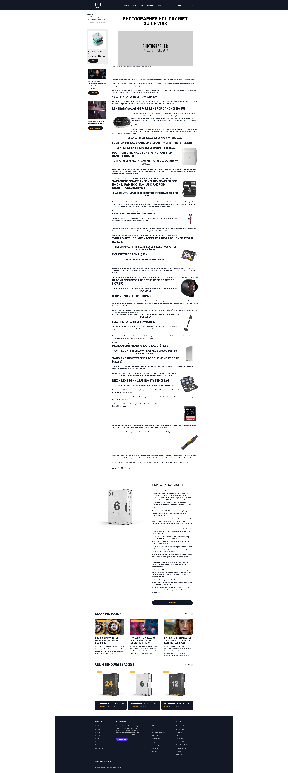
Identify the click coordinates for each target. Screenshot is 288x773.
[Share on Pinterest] (125, 468)
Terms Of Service (181, 748)
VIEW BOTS (93, 60)
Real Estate (155, 748)
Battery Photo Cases (185, 310)
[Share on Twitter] (122, 468)
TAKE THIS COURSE (95, 128)
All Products (155, 726)
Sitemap (178, 751)
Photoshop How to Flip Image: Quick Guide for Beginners (107, 640)
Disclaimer (179, 732)
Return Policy (180, 738)
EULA (177, 735)
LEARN (126, 5)
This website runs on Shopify (113, 767)
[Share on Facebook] (118, 468)
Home (113, 66)
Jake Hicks (178, 120)
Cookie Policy (180, 729)
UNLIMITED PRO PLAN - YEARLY (174, 704)
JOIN (142, 5)
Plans (97, 742)
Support (97, 732)
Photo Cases (168, 310)
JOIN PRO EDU (172, 603)
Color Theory (156, 738)
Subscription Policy (182, 745)
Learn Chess (99, 748)
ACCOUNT (150, 5)
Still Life (154, 751)
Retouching (155, 745)
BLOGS (160, 5)
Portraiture (155, 729)
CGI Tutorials (155, 735)
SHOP (135, 5)
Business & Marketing (158, 732)
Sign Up (97, 729)
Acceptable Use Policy (183, 726)
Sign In (97, 726)
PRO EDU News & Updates (124, 66)
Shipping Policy (180, 742)
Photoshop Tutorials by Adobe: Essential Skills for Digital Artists (142, 640)
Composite (155, 742)
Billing (97, 738)
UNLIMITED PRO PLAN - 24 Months (108, 704)
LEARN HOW (93, 92)
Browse (97, 735)
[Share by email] (129, 468)
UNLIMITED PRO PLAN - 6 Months (167, 484)
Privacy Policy (180, 754)
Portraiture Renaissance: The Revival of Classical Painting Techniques (178, 640)
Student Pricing (100, 745)
